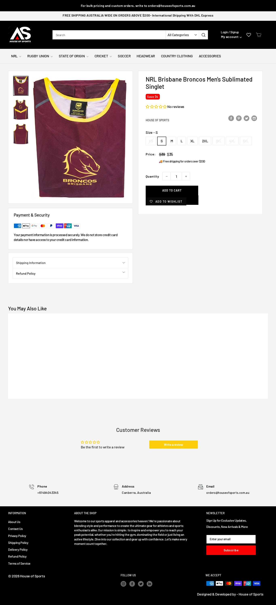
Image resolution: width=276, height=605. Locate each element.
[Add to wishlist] (21, 322)
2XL (205, 141)
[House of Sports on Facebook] (132, 584)
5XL (246, 141)
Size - (152, 132)
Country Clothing (177, 56)
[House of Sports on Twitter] (141, 584)
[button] (156, 106)
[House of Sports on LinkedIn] (149, 584)
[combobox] (109, 34)
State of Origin (72, 56)
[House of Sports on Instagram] (123, 584)
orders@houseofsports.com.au (227, 492)
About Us (14, 522)
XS (151, 141)
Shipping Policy (18, 542)
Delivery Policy (17, 549)
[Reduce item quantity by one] (167, 176)
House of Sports (157, 120)
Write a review (173, 444)
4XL (232, 141)
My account (229, 37)
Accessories (210, 56)
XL (192, 141)
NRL (14, 56)
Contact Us (15, 529)
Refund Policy (26, 273)
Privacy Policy (17, 536)
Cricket (102, 56)
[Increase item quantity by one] (186, 176)
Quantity (152, 176)
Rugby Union (38, 56)
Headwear (146, 56)
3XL (219, 141)
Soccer (124, 56)
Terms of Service (19, 563)
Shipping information (31, 263)
